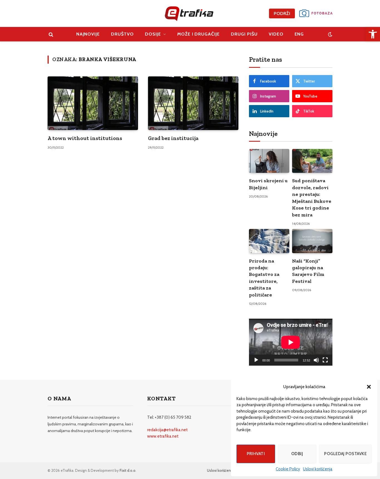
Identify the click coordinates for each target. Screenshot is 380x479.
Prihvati (256, 453)
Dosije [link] (153, 34)
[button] (369, 387)
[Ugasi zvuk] (316, 360)
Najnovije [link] (88, 34)
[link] (373, 34)
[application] (290, 342)
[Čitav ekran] (325, 360)
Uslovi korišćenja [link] (317, 468)
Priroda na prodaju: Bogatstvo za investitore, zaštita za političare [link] (264, 278)
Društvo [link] (122, 34)
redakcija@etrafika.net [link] (167, 429)
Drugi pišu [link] (244, 34)
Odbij (297, 453)
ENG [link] (299, 34)
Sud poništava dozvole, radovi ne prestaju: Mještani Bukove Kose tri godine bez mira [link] (311, 198)
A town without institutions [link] (85, 138)
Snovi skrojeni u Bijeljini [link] (268, 184)
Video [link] (276, 34)
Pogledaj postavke (345, 453)
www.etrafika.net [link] (163, 436)
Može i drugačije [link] (198, 34)
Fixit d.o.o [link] (127, 470)
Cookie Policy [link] (288, 468)
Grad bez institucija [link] (173, 138)
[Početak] (256, 360)
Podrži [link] (282, 13)
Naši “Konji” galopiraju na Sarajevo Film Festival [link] (308, 271)
